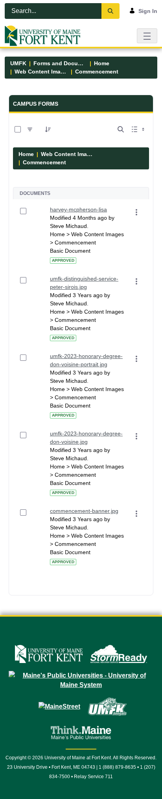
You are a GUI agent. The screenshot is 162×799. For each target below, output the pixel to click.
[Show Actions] (136, 212)
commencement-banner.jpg (84, 511)
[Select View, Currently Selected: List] (138, 129)
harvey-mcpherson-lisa (78, 209)
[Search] (110, 11)
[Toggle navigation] (147, 35)
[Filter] (30, 129)
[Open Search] (120, 129)
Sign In (147, 11)
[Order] (48, 129)
